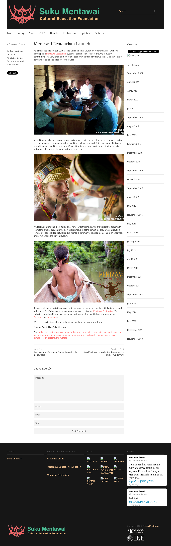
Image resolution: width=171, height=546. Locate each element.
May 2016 (131, 223)
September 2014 (135, 294)
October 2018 (133, 161)
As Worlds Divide (55, 458)
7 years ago (134, 484)
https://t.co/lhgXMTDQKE (143, 501)
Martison (19, 51)
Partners (99, 33)
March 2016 (132, 232)
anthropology (56, 332)
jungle (36, 335)
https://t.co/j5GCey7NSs (141, 481)
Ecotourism (69, 33)
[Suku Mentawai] (65, 16)
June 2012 (131, 321)
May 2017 (131, 206)
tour (45, 337)
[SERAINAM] (119, 461)
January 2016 (133, 241)
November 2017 (135, 179)
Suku (31, 33)
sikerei (115, 335)
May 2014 (131, 312)
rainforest (90, 335)
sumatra (38, 337)
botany (76, 332)
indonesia (116, 332)
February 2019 (134, 144)
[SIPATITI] (106, 461)
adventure (44, 332)
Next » (22, 44)
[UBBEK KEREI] (119, 481)
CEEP (42, 33)
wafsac (63, 337)
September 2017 (135, 188)
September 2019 (135, 117)
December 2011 (134, 330)
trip (57, 337)
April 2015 (132, 259)
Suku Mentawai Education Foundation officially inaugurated (55, 352)
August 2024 (133, 82)
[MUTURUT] (92, 461)
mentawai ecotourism (61, 335)
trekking (51, 337)
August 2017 (133, 197)
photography (78, 335)
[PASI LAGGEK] (106, 481)
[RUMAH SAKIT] (92, 484)
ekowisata (97, 332)
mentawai (45, 335)
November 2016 (135, 214)
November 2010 (135, 338)
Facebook (38, 317)
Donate (54, 33)
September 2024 (135, 73)
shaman (100, 335)
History (20, 33)
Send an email (14, 458)
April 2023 (132, 90)
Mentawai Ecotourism (56, 53)
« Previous (12, 44)
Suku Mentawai (151, 526)
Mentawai (19, 61)
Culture (10, 61)
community (86, 332)
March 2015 (132, 268)
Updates (85, 33)
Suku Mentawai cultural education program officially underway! (103, 352)
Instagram (52, 317)
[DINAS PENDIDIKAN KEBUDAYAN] (107, 472)
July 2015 (131, 250)
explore (106, 332)
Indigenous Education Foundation (64, 466)
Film (9, 33)
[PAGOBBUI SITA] (92, 472)
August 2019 (133, 126)
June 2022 (131, 108)
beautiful (68, 332)
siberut (108, 335)
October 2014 (133, 285)
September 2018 (135, 170)
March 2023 (132, 99)
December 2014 (134, 276)
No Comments (14, 64)
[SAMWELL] (119, 469)
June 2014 (131, 303)
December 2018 (134, 152)
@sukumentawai (138, 460)
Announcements (14, 57)
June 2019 (131, 135)
